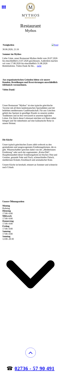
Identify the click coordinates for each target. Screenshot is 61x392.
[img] (30, 10)
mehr (39, 66)
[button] (30, 353)
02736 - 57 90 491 (34, 368)
